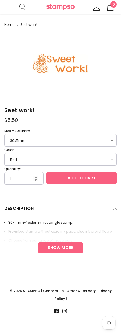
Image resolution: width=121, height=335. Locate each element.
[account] (96, 6)
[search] (22, 6)
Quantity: (12, 169)
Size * (17, 130)
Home (9, 24)
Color (9, 149)
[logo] (60, 7)
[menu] (8, 7)
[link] (56, 311)
